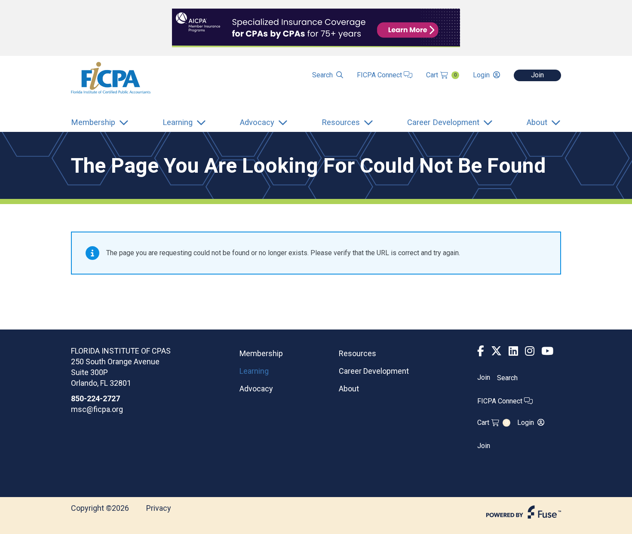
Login (481, 75)
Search (322, 75)
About (349, 388)
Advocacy (256, 388)
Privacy (158, 508)
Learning (254, 370)
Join (537, 75)
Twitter (496, 351)
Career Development (374, 370)
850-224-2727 (95, 398)
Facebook (480, 351)
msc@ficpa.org (97, 409)
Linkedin (513, 351)
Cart (441, 75)
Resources (357, 353)
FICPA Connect (380, 75)
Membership (261, 353)
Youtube (547, 351)
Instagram (529, 351)
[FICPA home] (110, 77)
